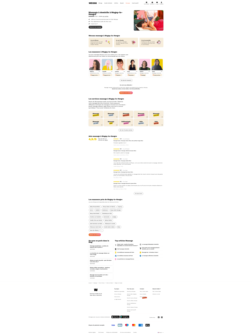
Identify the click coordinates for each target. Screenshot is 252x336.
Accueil (90, 282)
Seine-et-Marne (109, 282)
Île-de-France (102, 282)
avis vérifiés (105, 16)
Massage (95, 282)
